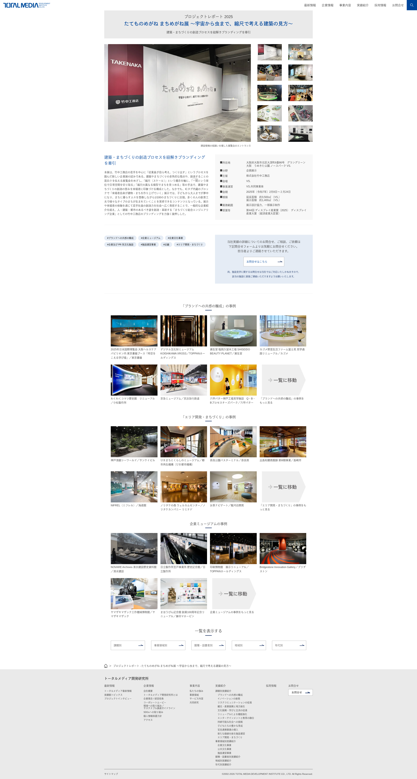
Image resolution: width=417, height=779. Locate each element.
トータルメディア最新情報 (118, 691)
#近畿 (166, 244)
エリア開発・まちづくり (230, 737)
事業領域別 (160, 645)
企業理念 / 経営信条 (154, 698)
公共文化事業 (224, 749)
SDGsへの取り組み (153, 712)
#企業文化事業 (175, 238)
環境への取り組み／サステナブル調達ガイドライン (159, 707)
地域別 (239, 645)
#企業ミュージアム (150, 238)
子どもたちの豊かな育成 (230, 725)
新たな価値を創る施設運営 (231, 733)
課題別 (118, 645)
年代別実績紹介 (223, 764)
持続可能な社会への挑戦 (230, 722)
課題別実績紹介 (223, 691)
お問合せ (398, 5)
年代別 (279, 645)
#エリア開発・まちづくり (190, 244)
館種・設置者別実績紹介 (227, 756)
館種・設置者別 (203, 645)
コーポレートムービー (155, 702)
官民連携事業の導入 (228, 729)
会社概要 (148, 691)
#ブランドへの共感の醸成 (120, 238)
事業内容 (195, 685)
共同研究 (194, 702)
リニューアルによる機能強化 (232, 714)
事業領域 (194, 695)
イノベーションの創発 (229, 698)
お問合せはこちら (256, 261)
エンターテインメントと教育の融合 (236, 718)
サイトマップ (111, 774)
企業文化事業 (224, 745)
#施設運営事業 (148, 244)
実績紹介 (220, 685)
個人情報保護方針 (153, 716)
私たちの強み (196, 691)
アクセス (148, 720)
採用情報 (380, 5)
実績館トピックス (113, 695)
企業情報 (149, 685)
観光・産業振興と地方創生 (231, 706)
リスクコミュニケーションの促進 (235, 702)
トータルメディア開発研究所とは (161, 695)
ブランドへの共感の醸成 (230, 695)
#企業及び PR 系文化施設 (120, 244)
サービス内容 (196, 698)
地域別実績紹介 (223, 760)
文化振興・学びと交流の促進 (232, 710)
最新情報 (109, 685)
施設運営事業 (224, 753)
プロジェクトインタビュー (118, 698)
